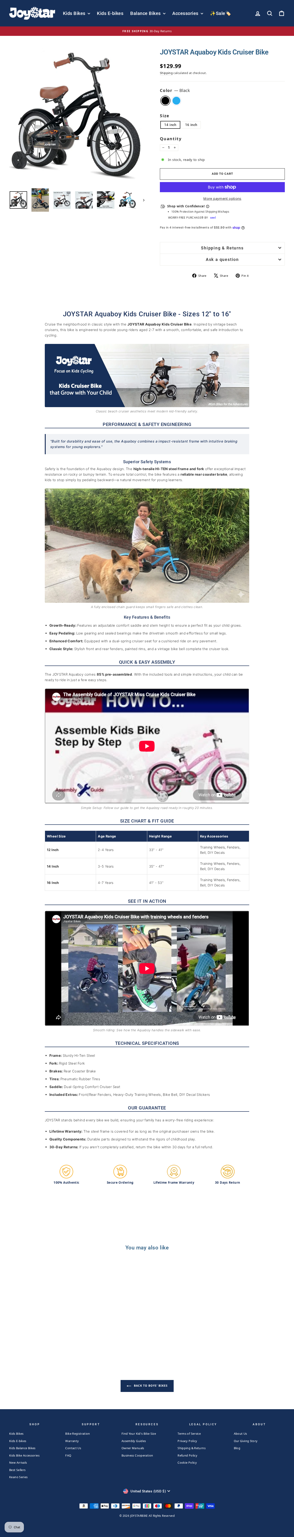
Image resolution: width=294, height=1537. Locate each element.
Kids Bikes (75, 13)
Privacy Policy (187, 1441)
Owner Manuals (133, 1448)
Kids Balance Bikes (22, 1448)
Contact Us (73, 1448)
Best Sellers (17, 1470)
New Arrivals (18, 1462)
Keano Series (18, 1477)
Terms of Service (189, 1433)
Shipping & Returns (222, 248)
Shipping (166, 73)
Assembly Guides (134, 1441)
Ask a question (222, 259)
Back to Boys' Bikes (150, 1386)
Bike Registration (77, 1433)
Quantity (170, 138)
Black (165, 100)
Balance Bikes (146, 13)
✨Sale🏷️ (220, 13)
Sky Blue (176, 100)
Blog (237, 1448)
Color (175, 90)
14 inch (170, 125)
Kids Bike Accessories (24, 1455)
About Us (240, 1433)
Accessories (186, 13)
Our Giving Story (246, 1441)
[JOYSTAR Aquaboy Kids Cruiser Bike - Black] (39, 1341)
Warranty (72, 1441)
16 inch (191, 125)
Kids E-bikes (110, 13)
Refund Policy (187, 1455)
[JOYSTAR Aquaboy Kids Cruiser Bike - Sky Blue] (45, 1341)
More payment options (222, 198)
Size (165, 115)
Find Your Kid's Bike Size (139, 1433)
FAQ (68, 1455)
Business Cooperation (137, 1455)
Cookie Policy (187, 1462)
